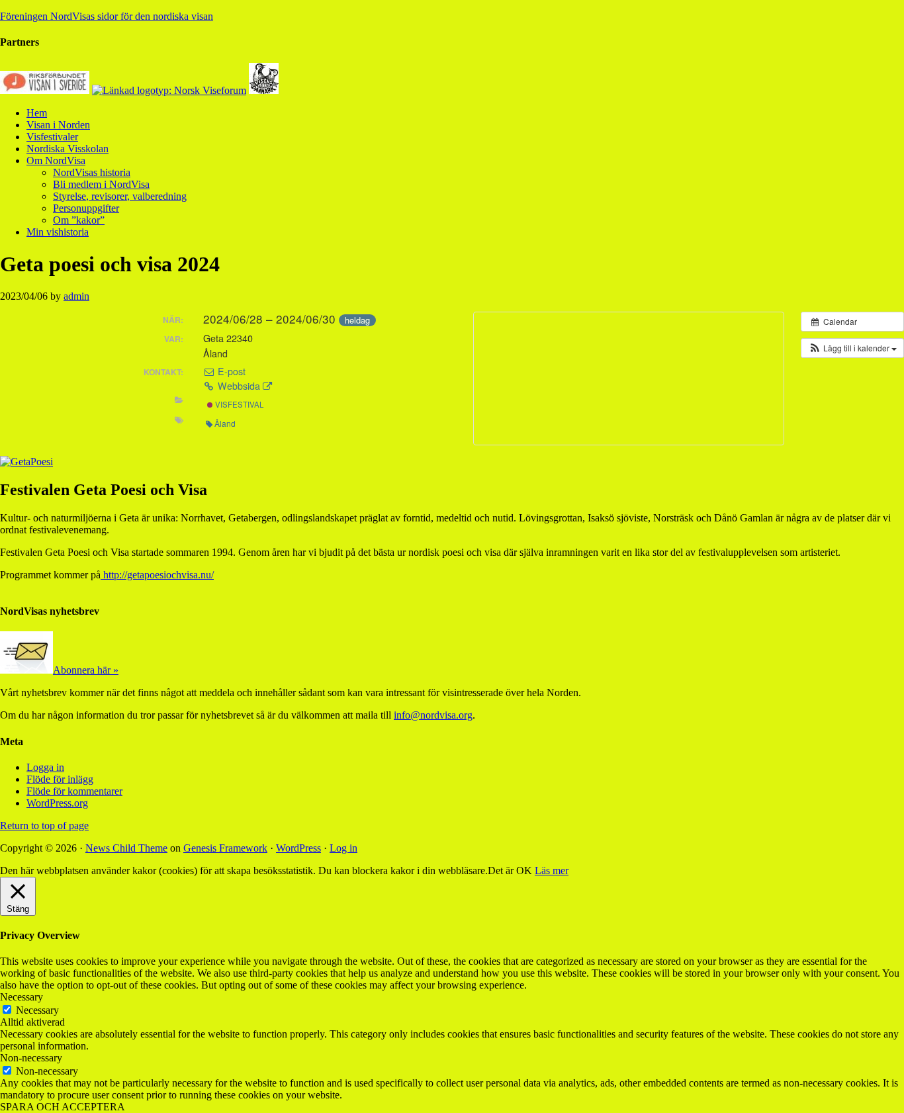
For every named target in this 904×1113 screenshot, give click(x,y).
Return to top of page (44, 825)
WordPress (298, 848)
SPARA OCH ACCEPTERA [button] (62, 1106)
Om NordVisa (55, 160)
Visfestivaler (52, 136)
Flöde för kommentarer (74, 791)
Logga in (45, 767)
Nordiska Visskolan (67, 148)
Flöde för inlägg (59, 779)
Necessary (37, 1010)
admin (76, 296)
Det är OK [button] (510, 870)
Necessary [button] (21, 996)
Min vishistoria (57, 232)
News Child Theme (126, 848)
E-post (230, 371)
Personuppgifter (86, 208)
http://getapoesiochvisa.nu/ (157, 574)
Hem (36, 112)
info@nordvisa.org (433, 715)
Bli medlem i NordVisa (101, 184)
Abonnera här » (85, 670)
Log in (343, 848)
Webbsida (239, 385)
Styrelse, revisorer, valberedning (120, 196)
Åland (225, 423)
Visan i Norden (58, 124)
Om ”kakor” (79, 220)
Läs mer (551, 870)
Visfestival (238, 404)
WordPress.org (57, 803)
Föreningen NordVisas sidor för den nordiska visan (106, 16)
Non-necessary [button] (31, 1057)
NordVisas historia (91, 172)
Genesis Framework (225, 848)
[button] (852, 348)
